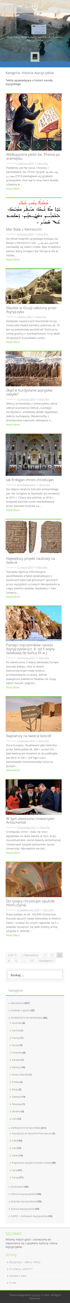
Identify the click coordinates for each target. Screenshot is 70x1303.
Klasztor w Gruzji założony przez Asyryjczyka (31, 310)
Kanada (16, 1059)
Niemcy (16, 1067)
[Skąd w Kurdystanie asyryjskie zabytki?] (34, 368)
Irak (14, 1140)
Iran (14, 1148)
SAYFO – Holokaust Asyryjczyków (29, 1216)
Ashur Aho (43, 163)
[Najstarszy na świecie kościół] (34, 714)
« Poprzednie (30, 955)
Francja (16, 1037)
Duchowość (17, 1186)
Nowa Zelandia (20, 1074)
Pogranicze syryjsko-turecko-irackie (31, 1162)
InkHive (36, 1295)
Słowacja (16, 1104)
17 (31, 960)
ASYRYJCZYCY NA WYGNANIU (27, 1017)
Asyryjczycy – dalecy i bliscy (24, 1262)
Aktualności (17, 1003)
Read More (13, 188)
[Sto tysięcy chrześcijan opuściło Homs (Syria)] (34, 879)
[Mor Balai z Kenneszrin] (34, 211)
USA (14, 1118)
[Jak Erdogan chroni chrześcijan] (34, 454)
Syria (14, 1170)
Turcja (15, 1177)
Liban (15, 1155)
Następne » (46, 960)
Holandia (17, 1052)
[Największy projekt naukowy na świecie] (34, 536)
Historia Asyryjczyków (23, 1194)
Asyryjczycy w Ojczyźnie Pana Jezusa (32, 1133)
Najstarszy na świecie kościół (28, 736)
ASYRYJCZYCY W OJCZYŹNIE (25, 1128)
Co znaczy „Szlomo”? (21, 1269)
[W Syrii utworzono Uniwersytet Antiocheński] (34, 797)
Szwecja (16, 1096)
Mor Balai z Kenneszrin (24, 229)
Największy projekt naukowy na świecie (30, 561)
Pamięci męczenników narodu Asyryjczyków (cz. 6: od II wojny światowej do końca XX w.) (30, 649)
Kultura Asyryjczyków (23, 1209)
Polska (15, 1082)
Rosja (15, 1089)
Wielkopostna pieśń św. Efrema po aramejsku (33, 157)
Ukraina (16, 1111)
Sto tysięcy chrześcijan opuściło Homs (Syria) (30, 903)
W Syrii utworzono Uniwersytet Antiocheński (30, 821)
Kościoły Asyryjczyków (23, 1201)
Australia (17, 1023)
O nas (12, 1282)
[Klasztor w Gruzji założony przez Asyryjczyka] (34, 286)
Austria (16, 1030)
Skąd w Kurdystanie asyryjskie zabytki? (29, 392)
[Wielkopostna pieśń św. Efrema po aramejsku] (34, 122)
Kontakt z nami (18, 1276)
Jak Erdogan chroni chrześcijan (30, 480)
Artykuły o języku (20, 1010)
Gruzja (15, 1045)
